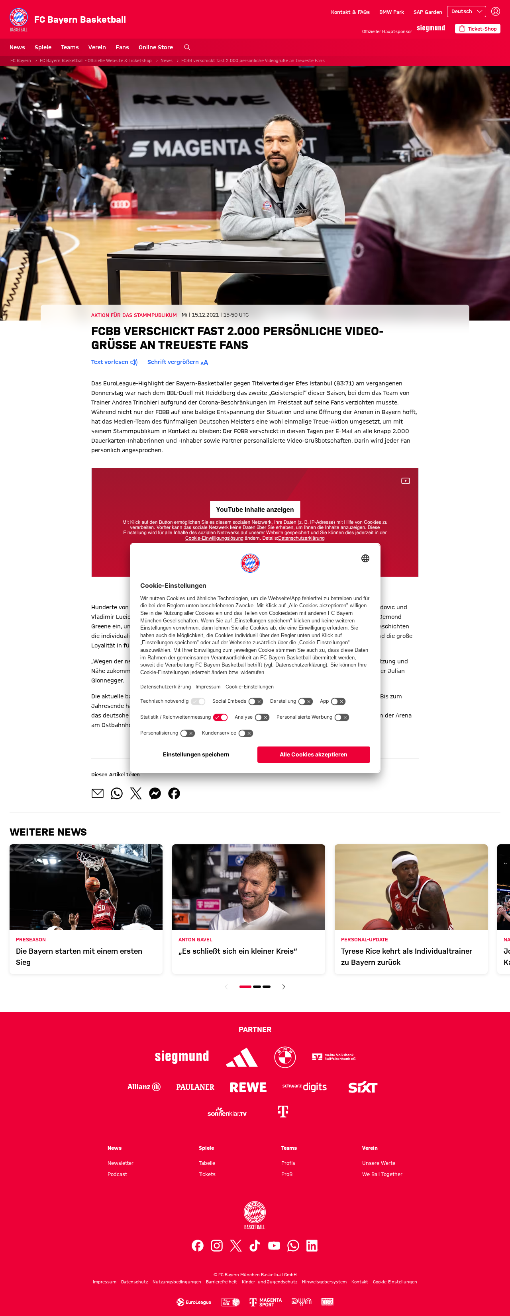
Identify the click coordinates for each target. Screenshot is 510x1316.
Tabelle (207, 1163)
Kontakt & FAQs (350, 12)
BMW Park (391, 12)
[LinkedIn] (312, 1245)
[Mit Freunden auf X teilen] (135, 793)
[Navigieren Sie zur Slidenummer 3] (267, 987)
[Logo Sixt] (362, 1087)
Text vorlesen (109, 362)
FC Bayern (20, 60)
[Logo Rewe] (248, 1087)
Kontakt (359, 1281)
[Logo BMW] (285, 1057)
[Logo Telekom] (283, 1112)
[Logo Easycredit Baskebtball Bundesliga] (230, 1302)
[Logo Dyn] (302, 1302)
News (17, 47)
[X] (236, 1245)
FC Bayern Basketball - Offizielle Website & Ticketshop (96, 60)
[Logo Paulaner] (195, 1087)
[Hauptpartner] (431, 28)
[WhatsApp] (293, 1245)
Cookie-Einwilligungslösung (214, 537)
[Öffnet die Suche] (187, 47)
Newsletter (120, 1163)
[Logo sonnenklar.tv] (227, 1112)
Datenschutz (134, 1281)
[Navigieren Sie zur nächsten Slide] (283, 986)
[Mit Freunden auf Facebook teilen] (174, 793)
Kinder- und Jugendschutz (269, 1281)
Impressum (104, 1281)
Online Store (156, 47)
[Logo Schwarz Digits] (304, 1087)
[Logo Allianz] (144, 1087)
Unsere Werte (378, 1163)
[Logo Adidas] (242, 1057)
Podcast (117, 1174)
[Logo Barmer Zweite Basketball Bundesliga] (327, 1302)
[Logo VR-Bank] (334, 1057)
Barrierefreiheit (221, 1281)
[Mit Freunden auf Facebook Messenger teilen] (155, 793)
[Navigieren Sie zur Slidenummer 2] (257, 987)
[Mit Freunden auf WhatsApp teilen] (116, 793)
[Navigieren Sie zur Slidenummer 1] (245, 987)
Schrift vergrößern (173, 362)
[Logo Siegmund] (182, 1057)
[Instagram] (216, 1245)
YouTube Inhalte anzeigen (255, 509)
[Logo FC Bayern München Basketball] (255, 1215)
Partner (255, 1029)
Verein (97, 47)
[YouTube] (274, 1245)
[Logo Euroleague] (194, 1302)
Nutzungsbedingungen (177, 1281)
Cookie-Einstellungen (395, 1281)
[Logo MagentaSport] (265, 1302)
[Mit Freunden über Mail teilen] (97, 793)
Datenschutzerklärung (301, 537)
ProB (286, 1174)
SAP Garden (428, 12)
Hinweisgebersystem (324, 1281)
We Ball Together (382, 1174)
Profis (288, 1163)
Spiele (43, 47)
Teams (70, 47)
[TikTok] (255, 1245)
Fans (122, 47)
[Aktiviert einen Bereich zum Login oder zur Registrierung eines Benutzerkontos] (495, 11)
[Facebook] (197, 1245)
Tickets (207, 1174)
